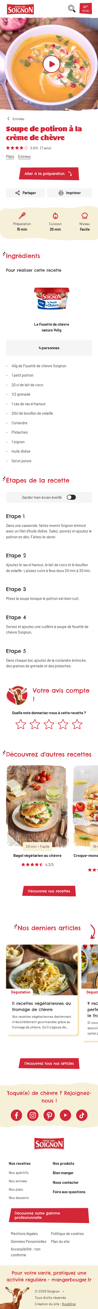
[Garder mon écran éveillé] (71, 497)
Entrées (24, 156)
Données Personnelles (28, 1241)
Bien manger (63, 1172)
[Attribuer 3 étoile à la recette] (49, 724)
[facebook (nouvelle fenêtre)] (16, 1115)
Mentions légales (24, 1233)
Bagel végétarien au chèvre (37, 855)
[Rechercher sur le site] (72, 8)
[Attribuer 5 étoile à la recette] (77, 724)
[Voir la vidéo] (51, 64)
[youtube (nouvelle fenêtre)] (65, 1115)
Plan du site (60, 1241)
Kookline (69, 1304)
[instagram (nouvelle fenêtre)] (32, 1115)
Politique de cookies (67, 1233)
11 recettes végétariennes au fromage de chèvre (41, 1006)
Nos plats (16, 1189)
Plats (10, 156)
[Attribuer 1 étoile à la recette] (21, 724)
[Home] (20, 10)
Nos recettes (20, 1163)
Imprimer (73, 193)
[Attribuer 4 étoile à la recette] (63, 724)
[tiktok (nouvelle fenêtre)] (81, 1115)
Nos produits (63, 1163)
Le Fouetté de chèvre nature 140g (51, 327)
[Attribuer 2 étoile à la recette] (35, 724)
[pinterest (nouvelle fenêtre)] (49, 1115)
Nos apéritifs (19, 1172)
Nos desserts (19, 1197)
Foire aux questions (69, 1191)
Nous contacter (66, 1182)
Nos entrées (18, 1181)
